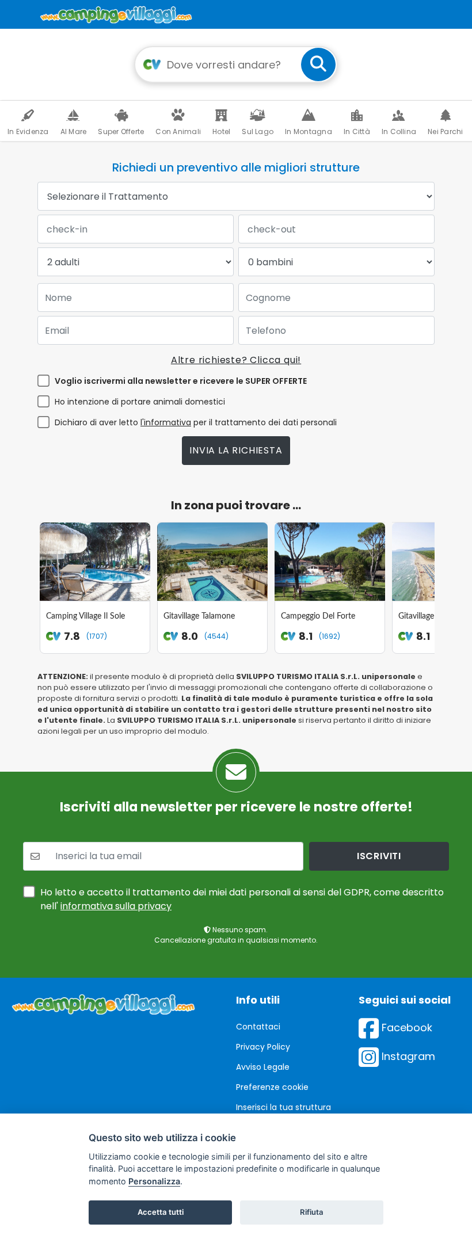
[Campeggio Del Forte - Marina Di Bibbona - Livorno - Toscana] (330, 562)
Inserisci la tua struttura (283, 1107)
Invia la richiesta (235, 450)
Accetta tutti (161, 1212)
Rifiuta (311, 1212)
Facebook (405, 1027)
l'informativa (165, 422)
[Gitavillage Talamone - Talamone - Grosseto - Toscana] (212, 562)
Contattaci (258, 1026)
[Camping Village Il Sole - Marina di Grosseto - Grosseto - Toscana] (95, 562)
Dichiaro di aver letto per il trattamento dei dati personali (196, 422)
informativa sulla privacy (116, 906)
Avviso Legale (263, 1067)
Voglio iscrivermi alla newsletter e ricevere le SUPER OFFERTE (181, 381)
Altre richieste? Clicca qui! (236, 360)
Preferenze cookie (272, 1087)
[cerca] (318, 64)
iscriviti (379, 856)
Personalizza (154, 1181)
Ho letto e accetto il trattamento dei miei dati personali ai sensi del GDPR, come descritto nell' (242, 899)
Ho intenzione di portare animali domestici (140, 401)
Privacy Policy (263, 1047)
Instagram (407, 1056)
